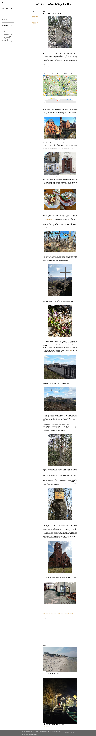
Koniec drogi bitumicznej (54, 4)
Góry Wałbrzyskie (35, 16)
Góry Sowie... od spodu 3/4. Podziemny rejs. (53, 725)
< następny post (46, 606)
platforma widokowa (35, 22)
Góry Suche (34, 15)
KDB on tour (70, 613)
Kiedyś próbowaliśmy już (47, 219)
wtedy (70, 350)
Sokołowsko (34, 23)
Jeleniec (33, 18)
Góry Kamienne (51, 613)
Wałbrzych (33, 24)
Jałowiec (33, 17)
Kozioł (33, 21)
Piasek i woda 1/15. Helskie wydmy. (51, 673)
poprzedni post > (74, 608)
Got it (72, 733)
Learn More (67, 733)
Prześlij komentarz (46, 726)
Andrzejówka (34, 12)
